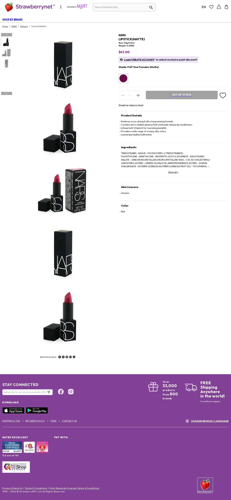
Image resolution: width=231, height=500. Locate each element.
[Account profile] (219, 7)
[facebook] (59, 357)
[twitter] (67, 357)
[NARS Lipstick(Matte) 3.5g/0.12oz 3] (6, 63)
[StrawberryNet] (28, 7)
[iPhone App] (14, 412)
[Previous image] (6, 34)
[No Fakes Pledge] (42, 450)
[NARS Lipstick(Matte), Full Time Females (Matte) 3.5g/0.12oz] (123, 78)
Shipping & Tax (11, 420)
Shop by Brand (12, 19)
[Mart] (77, 8)
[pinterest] (63, 357)
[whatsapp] (74, 357)
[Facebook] (60, 392)
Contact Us (69, 420)
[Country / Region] (204, 7)
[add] (138, 95)
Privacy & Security (12, 488)
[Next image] (6, 93)
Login (127, 59)
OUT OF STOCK (181, 95)
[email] (70, 357)
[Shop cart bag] (226, 7)
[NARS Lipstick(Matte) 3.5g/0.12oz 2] (6, 52)
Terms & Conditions (36, 488)
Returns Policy (35, 420)
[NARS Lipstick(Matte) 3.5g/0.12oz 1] (6, 41)
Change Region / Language (210, 421)
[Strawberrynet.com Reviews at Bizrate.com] (12, 452)
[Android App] (38, 412)
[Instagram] (70, 392)
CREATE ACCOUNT (143, 59)
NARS (122, 34)
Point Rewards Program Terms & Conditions (74, 488)
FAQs (54, 420)
